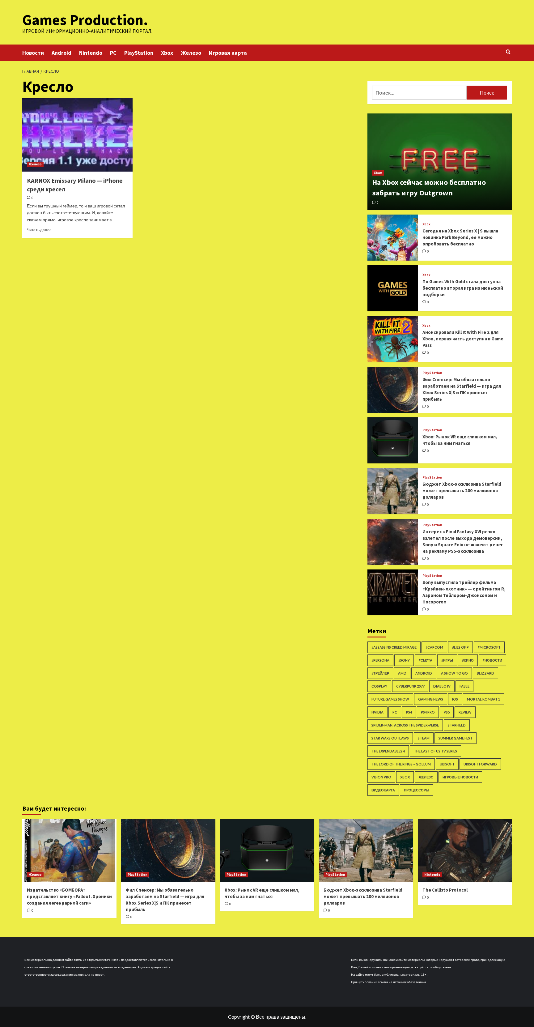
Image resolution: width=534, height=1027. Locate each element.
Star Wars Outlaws (390, 738)
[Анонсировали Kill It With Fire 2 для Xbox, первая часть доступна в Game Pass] (392, 339)
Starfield (457, 725)
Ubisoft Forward (480, 764)
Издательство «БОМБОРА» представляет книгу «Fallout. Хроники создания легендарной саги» (69, 896)
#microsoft (489, 647)
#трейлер (380, 673)
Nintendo (90, 52)
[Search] (508, 52)
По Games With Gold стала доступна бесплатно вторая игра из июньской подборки (462, 288)
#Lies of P (460, 647)
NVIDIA (377, 712)
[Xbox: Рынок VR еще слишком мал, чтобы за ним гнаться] (392, 440)
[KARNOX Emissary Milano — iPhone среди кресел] (77, 135)
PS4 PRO (428, 712)
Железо (191, 52)
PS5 (447, 712)
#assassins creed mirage (394, 647)
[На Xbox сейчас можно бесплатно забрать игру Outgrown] (439, 161)
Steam (424, 738)
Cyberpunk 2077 (410, 686)
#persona (380, 660)
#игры (447, 660)
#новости (492, 660)
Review (465, 712)
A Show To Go (454, 673)
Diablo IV (442, 686)
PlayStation (138, 52)
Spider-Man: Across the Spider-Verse (405, 725)
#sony (404, 660)
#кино (468, 660)
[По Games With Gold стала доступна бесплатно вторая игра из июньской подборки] (392, 288)
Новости (33, 52)
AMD (402, 673)
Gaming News (430, 699)
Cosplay (379, 686)
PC (113, 52)
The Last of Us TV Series (435, 751)
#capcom (434, 647)
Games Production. (85, 20)
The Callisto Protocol (445, 890)
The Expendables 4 (388, 751)
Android (61, 52)
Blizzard (485, 673)
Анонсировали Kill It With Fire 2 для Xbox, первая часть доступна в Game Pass (462, 338)
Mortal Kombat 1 (483, 699)
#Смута (425, 660)
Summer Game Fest (456, 738)
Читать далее (39, 230)
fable (464, 686)
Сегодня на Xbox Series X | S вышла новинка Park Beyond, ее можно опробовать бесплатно (460, 237)
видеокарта (383, 790)
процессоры (416, 790)
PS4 (409, 712)
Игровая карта (228, 52)
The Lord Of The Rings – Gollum (401, 764)
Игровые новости (460, 777)
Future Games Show (390, 699)
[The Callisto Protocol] (465, 850)
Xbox (167, 52)
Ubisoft (447, 764)
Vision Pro (381, 777)
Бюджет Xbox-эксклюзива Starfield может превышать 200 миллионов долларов (461, 490)
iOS (455, 699)
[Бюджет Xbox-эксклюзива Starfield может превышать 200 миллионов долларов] (392, 491)
